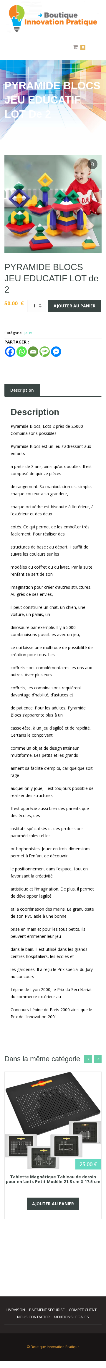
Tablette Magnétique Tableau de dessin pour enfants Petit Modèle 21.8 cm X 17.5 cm (53, 1179)
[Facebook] (10, 351)
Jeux (28, 332)
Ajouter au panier (74, 306)
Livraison (15, 1309)
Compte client (83, 1309)
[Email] (33, 351)
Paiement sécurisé (47, 1309)
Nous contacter (33, 1316)
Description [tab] (22, 390)
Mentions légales (71, 1316)
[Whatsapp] (21, 351)
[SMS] (44, 351)
